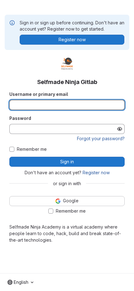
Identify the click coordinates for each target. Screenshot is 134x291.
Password (20, 118)
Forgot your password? (101, 138)
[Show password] (120, 129)
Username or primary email (38, 94)
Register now (96, 172)
